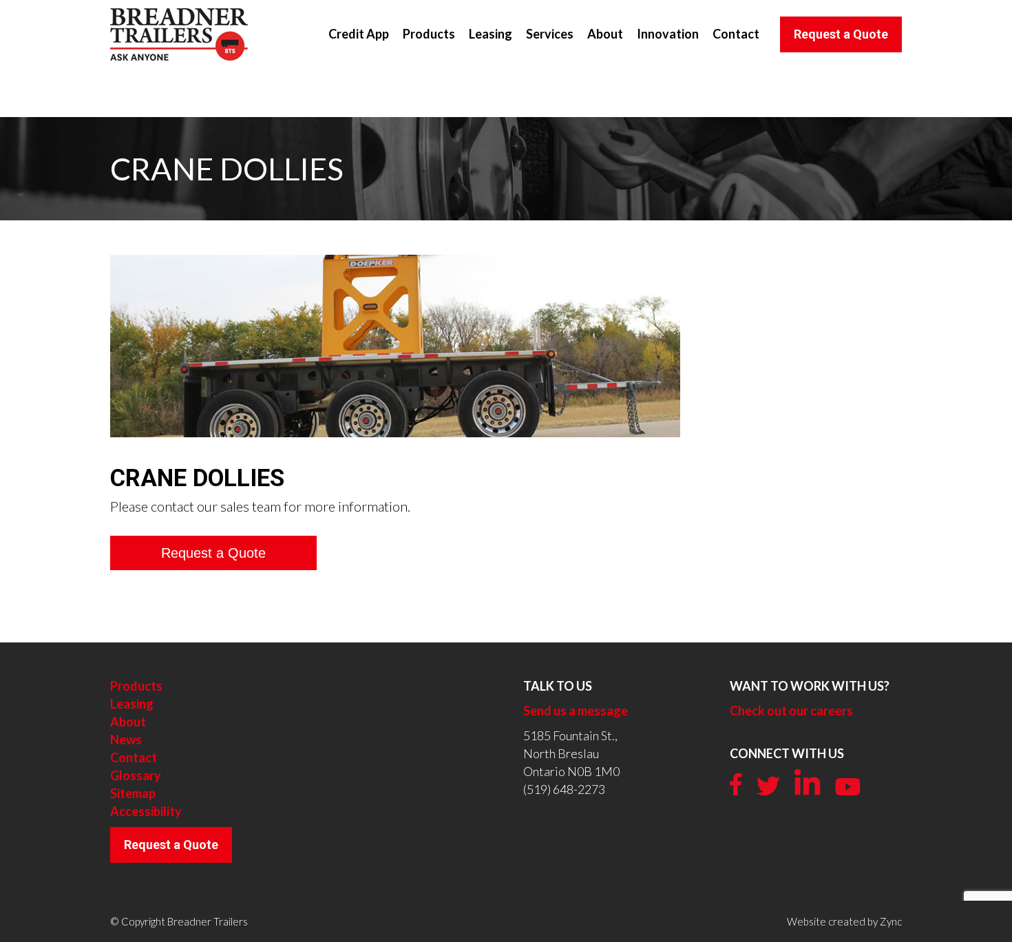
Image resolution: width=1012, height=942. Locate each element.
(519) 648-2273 (564, 789)
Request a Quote (171, 844)
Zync (891, 921)
